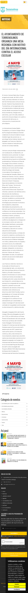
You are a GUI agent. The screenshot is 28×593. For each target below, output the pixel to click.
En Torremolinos (6, 508)
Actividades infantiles (7, 409)
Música (3, 412)
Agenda (4, 498)
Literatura (4, 417)
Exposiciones (5, 414)
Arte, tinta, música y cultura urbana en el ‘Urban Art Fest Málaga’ (17, 460)
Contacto (4, 510)
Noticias (4, 494)
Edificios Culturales (7, 503)
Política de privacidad (19, 536)
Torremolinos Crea (7, 501)
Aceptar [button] (17, 584)
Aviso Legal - (4, 583)
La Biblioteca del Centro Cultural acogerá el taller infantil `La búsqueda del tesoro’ (16, 453)
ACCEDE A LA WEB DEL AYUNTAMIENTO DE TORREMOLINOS (14, 554)
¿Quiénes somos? (6, 496)
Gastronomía (5, 420)
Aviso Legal (5, 538)
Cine (3, 425)
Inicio (3, 491)
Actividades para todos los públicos (10, 404)
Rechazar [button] (16, 586)
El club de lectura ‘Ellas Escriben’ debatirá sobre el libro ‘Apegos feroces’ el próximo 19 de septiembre (17, 445)
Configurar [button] (17, 589)
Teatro (3, 422)
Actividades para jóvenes (7, 406)
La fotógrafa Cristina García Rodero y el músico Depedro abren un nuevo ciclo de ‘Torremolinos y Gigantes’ (16, 437)
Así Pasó (4, 505)
